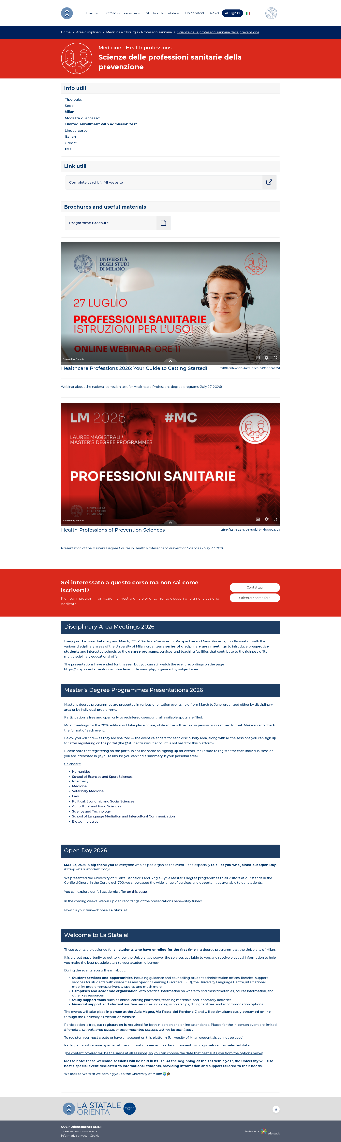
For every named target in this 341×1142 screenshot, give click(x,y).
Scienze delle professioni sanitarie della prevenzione (218, 32)
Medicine (79, 786)
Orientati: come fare (255, 598)
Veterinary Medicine (88, 791)
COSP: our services (122, 13)
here (177, 901)
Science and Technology (91, 811)
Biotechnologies (85, 821)
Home (66, 32)
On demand (194, 13)
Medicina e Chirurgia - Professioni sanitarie (139, 32)
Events (92, 13)
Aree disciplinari (88, 32)
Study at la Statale (161, 13)
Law (75, 796)
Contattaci (255, 587)
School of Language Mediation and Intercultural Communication (123, 816)
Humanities (81, 771)
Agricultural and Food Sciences (96, 806)
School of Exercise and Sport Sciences (102, 777)
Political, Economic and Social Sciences (103, 801)
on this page (137, 892)
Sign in (235, 13)
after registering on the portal (93, 743)
